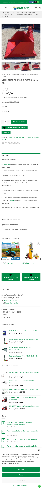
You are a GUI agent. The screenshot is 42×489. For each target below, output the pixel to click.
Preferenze (21, 480)
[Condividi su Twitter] (9, 143)
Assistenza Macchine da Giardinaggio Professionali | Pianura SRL (20, 423)
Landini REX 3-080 (7, 264)
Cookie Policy (16, 485)
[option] (21, 41)
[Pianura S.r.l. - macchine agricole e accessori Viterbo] (21, 8)
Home (3, 74)
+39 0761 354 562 (10, 300)
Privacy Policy (24, 485)
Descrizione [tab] (5, 155)
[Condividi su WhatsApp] (3, 143)
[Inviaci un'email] (35, 2)
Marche (4, 139)
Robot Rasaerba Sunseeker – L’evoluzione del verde (22, 432)
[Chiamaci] (38, 2)
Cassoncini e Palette (14, 137)
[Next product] (3, 89)
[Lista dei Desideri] (36, 7)
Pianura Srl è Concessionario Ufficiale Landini (22, 439)
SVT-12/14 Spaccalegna (29, 264)
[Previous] (1, 263)
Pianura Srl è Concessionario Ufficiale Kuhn (22, 446)
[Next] (40, 263)
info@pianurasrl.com (12, 303)
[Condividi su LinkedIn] (18, 143)
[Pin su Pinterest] (15, 143)
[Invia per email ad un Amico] (12, 143)
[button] (39, 450)
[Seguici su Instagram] (32, 2)
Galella (37, 137)
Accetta (21, 469)
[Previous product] (6, 89)
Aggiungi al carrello (19, 122)
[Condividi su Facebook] (6, 143)
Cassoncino (6, 165)
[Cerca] (6, 8)
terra (12, 200)
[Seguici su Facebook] (30, 2)
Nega (21, 475)
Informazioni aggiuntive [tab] (9, 159)
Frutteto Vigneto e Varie (20, 74)
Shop (8, 74)
